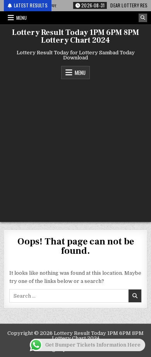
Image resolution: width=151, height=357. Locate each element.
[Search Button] (143, 18)
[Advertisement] (75, 148)
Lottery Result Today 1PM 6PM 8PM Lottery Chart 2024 (75, 36)
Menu (21, 17)
